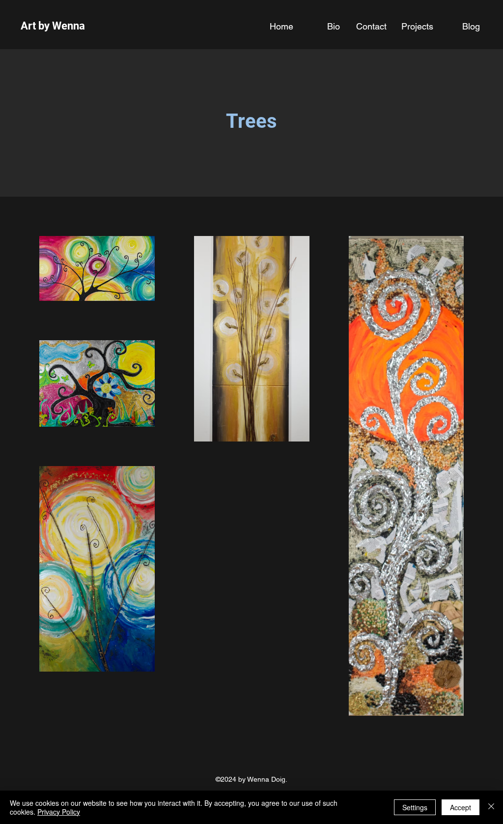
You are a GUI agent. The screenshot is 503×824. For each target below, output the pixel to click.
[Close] (491, 807)
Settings (414, 807)
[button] (417, 26)
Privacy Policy (58, 812)
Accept (460, 807)
